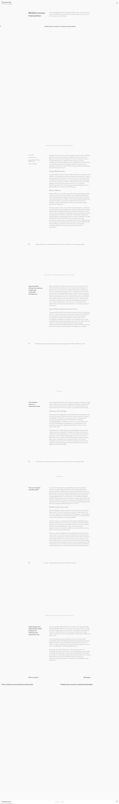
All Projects (86, 677)
